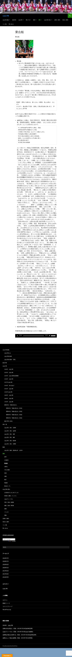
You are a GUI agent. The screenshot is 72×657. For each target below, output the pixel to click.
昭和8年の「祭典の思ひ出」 (11, 405)
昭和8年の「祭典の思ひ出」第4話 (14, 418)
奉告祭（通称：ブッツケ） (10, 495)
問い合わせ (11, 24)
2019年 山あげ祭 (8, 372)
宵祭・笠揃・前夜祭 (9, 502)
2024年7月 (6, 558)
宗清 (5, 473)
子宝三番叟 (7, 469)
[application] (36, 336)
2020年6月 (6, 564)
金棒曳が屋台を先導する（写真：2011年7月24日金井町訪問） (20, 635)
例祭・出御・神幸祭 (9, 505)
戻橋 (5, 476)
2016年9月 (6, 577)
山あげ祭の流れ (47, 19)
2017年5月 (6, 570)
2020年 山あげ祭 (8, 369)
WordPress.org (7, 609)
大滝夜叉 (6, 460)
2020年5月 (6, 567)
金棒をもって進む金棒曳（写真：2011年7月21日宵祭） (18, 638)
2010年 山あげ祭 (8, 392)
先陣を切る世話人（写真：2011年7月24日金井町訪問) (17, 628)
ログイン (5, 600)
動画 (34, 19)
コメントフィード (7, 606)
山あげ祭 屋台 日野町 (10, 444)
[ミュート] (49, 336)
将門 (5, 456)
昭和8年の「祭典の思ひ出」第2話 (14, 411)
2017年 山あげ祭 (8, 382)
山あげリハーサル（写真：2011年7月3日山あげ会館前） (18, 631)
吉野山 (6, 466)
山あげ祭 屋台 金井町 (10, 431)
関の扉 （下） (7, 486)
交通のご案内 (57, 19)
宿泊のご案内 (65, 19)
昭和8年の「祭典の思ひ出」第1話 (14, 408)
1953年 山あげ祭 (8, 401)
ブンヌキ (6, 512)
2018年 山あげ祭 (8, 379)
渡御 (5, 508)
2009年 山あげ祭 (8, 395)
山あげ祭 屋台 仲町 (9, 434)
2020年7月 (6, 561)
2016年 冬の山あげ (9, 385)
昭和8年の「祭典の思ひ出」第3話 (14, 414)
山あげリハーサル (8, 499)
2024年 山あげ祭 (8, 625)
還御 (5, 515)
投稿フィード (6, 603)
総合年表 (14, 19)
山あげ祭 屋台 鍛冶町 (10, 440)
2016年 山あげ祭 (8, 388)
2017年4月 (6, 574)
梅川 (5, 479)
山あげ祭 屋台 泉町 (9, 437)
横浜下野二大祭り (8, 421)
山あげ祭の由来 (8, 356)
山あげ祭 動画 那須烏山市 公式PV (13, 450)
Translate (14, 541)
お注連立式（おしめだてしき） (11, 492)
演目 (40, 19)
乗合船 (6, 463)
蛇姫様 (6, 482)
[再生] (17, 336)
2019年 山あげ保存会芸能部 (11, 375)
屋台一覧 (28, 19)
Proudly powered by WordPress (10, 646)
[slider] (53, 335)
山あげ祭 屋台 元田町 (10, 427)
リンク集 (4, 24)
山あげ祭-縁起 (6, 19)
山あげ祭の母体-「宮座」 (10, 359)
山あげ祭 (6, 16)
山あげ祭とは (7, 353)
